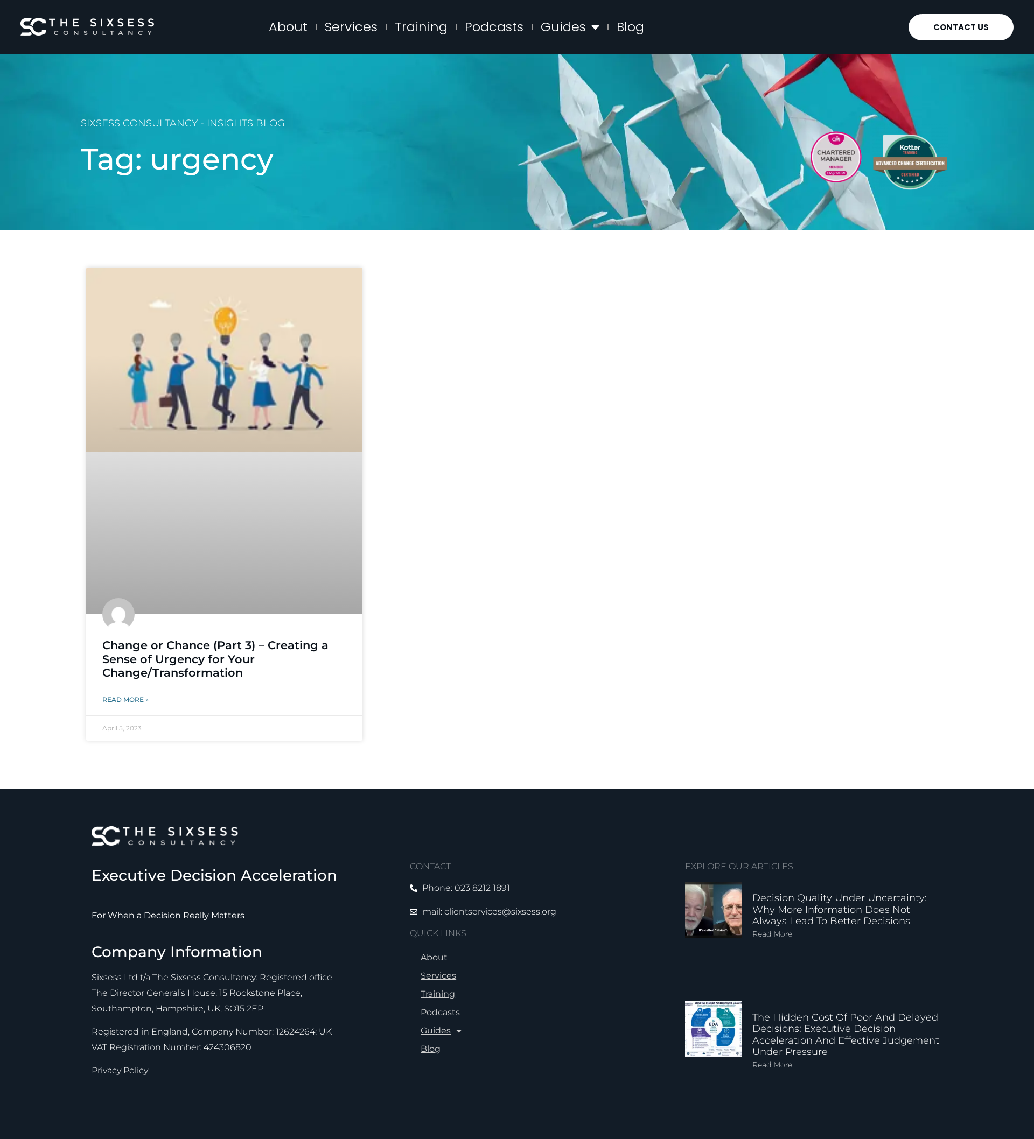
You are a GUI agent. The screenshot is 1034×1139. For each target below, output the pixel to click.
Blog (630, 27)
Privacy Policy (120, 1070)
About (288, 27)
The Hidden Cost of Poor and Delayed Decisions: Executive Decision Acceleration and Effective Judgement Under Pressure (845, 1034)
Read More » (125, 699)
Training (421, 27)
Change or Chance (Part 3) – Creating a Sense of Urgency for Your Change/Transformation (215, 658)
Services (351, 27)
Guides (563, 27)
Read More (772, 934)
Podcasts (494, 27)
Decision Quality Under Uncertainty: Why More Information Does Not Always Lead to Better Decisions (839, 909)
